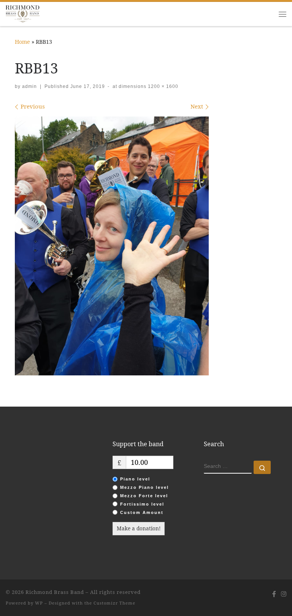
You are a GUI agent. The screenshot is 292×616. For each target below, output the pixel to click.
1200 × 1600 (162, 86)
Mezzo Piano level (144, 487)
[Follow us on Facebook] (274, 594)
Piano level (135, 479)
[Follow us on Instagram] (283, 594)
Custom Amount (141, 512)
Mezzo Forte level (144, 495)
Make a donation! (138, 528)
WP (39, 603)
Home (22, 41)
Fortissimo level (142, 504)
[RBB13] (112, 245)
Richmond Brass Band (54, 592)
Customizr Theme (114, 603)
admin (29, 86)
